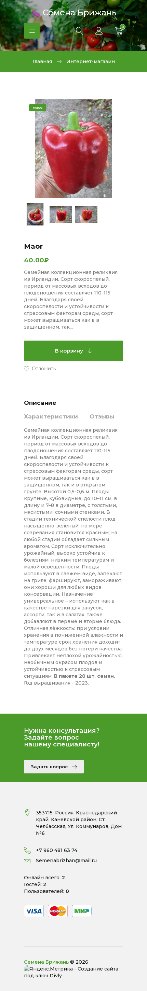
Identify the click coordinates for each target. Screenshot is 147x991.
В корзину (69, 350)
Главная (42, 61)
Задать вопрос (50, 766)
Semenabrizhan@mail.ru (66, 860)
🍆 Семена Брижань (73, 12)
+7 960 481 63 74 (56, 850)
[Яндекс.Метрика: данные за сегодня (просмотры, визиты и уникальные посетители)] (48, 968)
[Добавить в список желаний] (40, 368)
